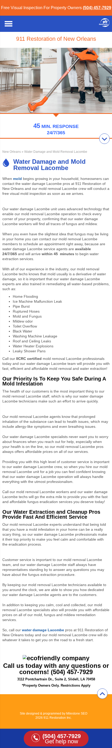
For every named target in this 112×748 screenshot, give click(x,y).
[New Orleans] (104, 25)
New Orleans (11, 152)
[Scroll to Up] (102, 693)
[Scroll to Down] (104, 138)
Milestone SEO (76, 713)
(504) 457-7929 (97, 7)
